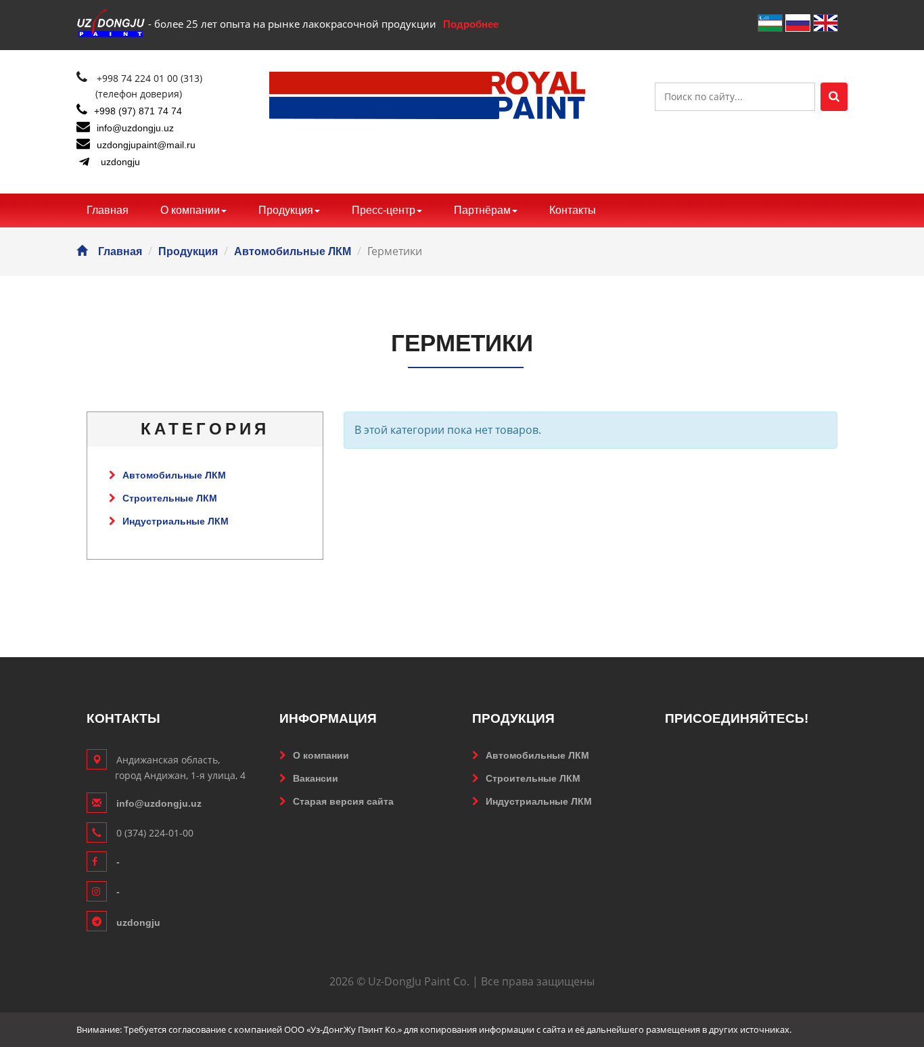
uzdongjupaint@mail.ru (146, 144)
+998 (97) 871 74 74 (138, 111)
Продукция (285, 210)
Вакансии (315, 778)
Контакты (572, 210)
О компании (190, 210)
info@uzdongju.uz (135, 127)
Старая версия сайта (343, 801)
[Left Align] (834, 97)
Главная (108, 210)
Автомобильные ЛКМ (292, 251)
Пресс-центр (383, 210)
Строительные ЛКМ (169, 498)
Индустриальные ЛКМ (175, 521)
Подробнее (471, 24)
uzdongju (120, 161)
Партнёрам (482, 210)
